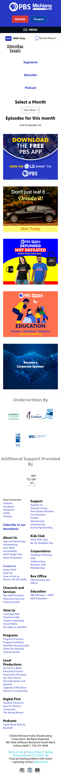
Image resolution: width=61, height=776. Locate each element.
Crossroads (9, 709)
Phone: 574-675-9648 (14, 579)
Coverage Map (11, 613)
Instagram (9, 509)
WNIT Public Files (12, 554)
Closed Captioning (37, 770)
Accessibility (10, 551)
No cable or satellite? (15, 627)
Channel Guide (11, 602)
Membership (37, 521)
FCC (22, 770)
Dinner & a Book (12, 667)
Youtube (7, 503)
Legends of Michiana (14, 687)
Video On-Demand (13, 648)
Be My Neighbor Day (41, 542)
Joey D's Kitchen (12, 706)
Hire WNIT (9, 547)
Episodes (30, 75)
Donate (34, 517)
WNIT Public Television (30, 13)
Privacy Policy (34, 752)
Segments (30, 62)
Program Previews (13, 639)
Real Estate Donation (42, 511)
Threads (7, 516)
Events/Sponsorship (41, 527)
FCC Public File (39, 755)
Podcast (30, 88)
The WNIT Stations (13, 595)
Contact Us (9, 566)
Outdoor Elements (13, 702)
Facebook (8, 506)
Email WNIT (9, 569)
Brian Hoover (41, 761)
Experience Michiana (14, 674)
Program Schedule (13, 642)
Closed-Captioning (13, 620)
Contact (30, 770)
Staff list (8, 573)
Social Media (10, 623)
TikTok (6, 513)
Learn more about (39, 19)
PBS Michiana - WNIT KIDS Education (42, 597)
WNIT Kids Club (39, 539)
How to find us (11, 576)
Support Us (36, 504)
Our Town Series (12, 677)
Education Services (13, 598)
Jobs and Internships (14, 541)
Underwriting (37, 561)
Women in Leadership (15, 690)
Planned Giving (38, 508)
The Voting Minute (13, 712)
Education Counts (30, 48)
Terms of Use (15, 752)
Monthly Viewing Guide (16, 645)
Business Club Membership (38, 566)
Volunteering (10, 544)
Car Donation (37, 514)
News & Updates (12, 557)
